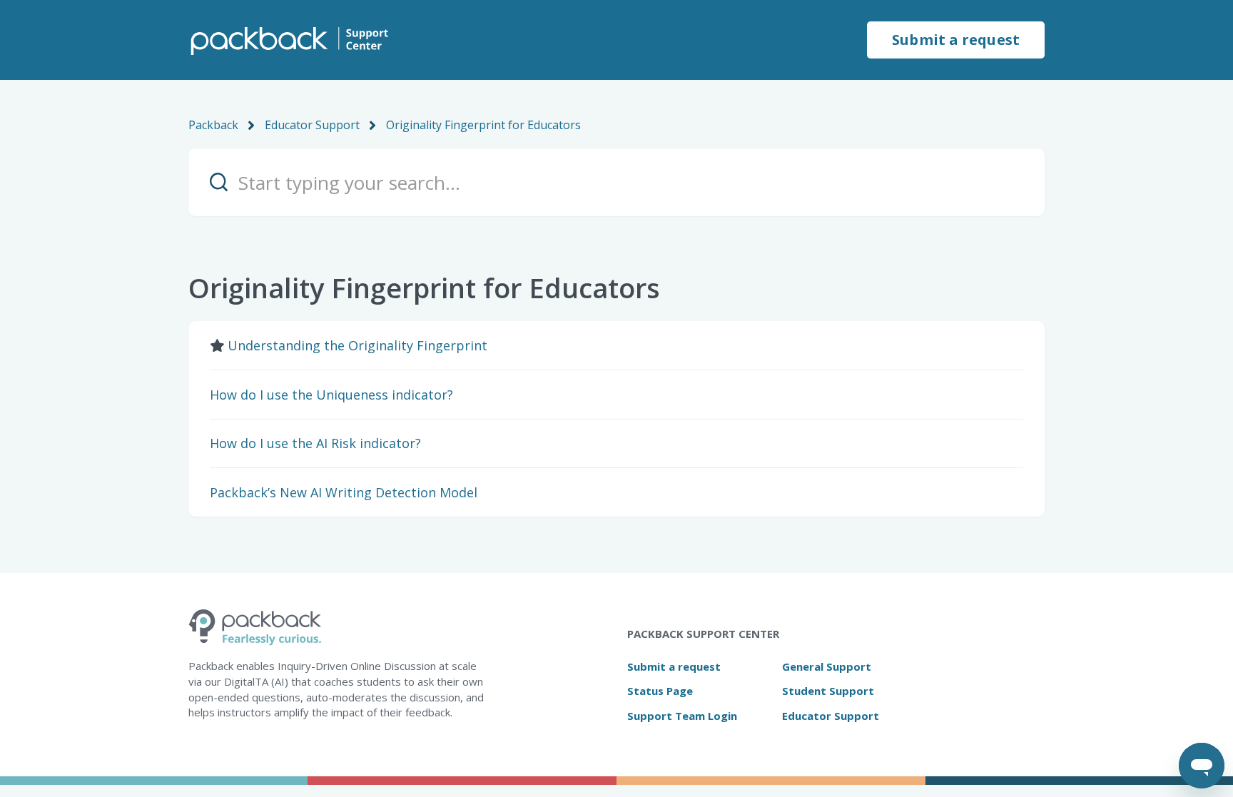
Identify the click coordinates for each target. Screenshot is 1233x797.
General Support (826, 666)
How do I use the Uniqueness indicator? (331, 394)
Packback (213, 125)
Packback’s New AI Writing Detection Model (343, 492)
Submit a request (956, 39)
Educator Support (312, 125)
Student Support (828, 691)
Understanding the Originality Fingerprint (357, 345)
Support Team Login (682, 716)
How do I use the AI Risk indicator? (315, 443)
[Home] (288, 40)
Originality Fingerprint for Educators (483, 125)
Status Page (660, 691)
